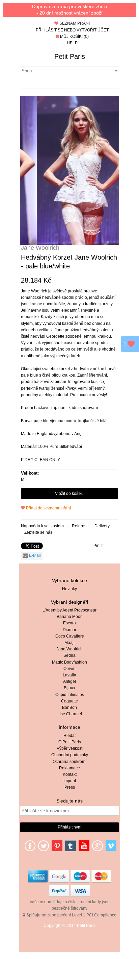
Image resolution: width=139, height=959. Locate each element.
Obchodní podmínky (69, 754)
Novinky (69, 588)
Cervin (69, 668)
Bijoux (69, 688)
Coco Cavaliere (69, 636)
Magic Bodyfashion (69, 662)
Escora (69, 623)
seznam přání (74, 23)
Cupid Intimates (69, 694)
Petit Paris (69, 56)
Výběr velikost (69, 748)
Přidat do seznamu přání (48, 508)
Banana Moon (70, 616)
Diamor (69, 629)
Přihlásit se (49, 30)
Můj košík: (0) (74, 36)
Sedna (69, 655)
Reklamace (69, 768)
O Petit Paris (69, 742)
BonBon (69, 707)
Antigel (69, 681)
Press (69, 787)
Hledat (69, 735)
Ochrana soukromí (69, 761)
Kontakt (70, 774)
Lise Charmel (69, 714)
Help (72, 43)
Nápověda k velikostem (42, 526)
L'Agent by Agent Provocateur (69, 610)
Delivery (102, 526)
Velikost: (30, 473)
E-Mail (34, 555)
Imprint (69, 780)
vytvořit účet (93, 30)
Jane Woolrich (69, 649)
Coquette (69, 701)
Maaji (69, 642)
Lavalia (69, 675)
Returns (79, 526)
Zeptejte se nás (38, 532)
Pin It (98, 545)
